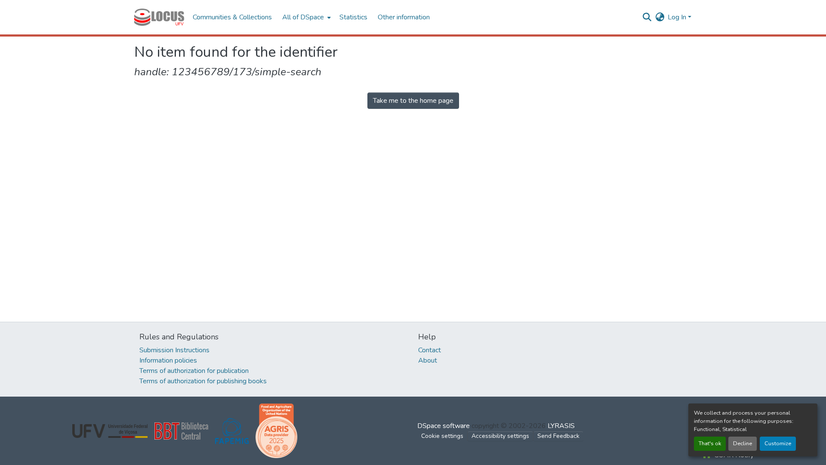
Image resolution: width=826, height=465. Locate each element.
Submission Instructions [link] (174, 350)
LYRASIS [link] (561, 426)
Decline (742, 443)
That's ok (710, 443)
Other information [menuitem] (404, 17)
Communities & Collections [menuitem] (232, 17)
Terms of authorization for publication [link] (194, 371)
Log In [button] (678, 17)
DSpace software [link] (443, 426)
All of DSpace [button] (303, 17)
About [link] (427, 360)
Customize (777, 443)
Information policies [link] (168, 360)
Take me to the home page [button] (413, 100)
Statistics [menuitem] (353, 17)
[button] (159, 17)
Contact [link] (429, 350)
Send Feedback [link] (558, 436)
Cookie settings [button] (442, 436)
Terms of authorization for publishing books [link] (203, 381)
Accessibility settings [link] (500, 436)
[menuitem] (305, 17)
